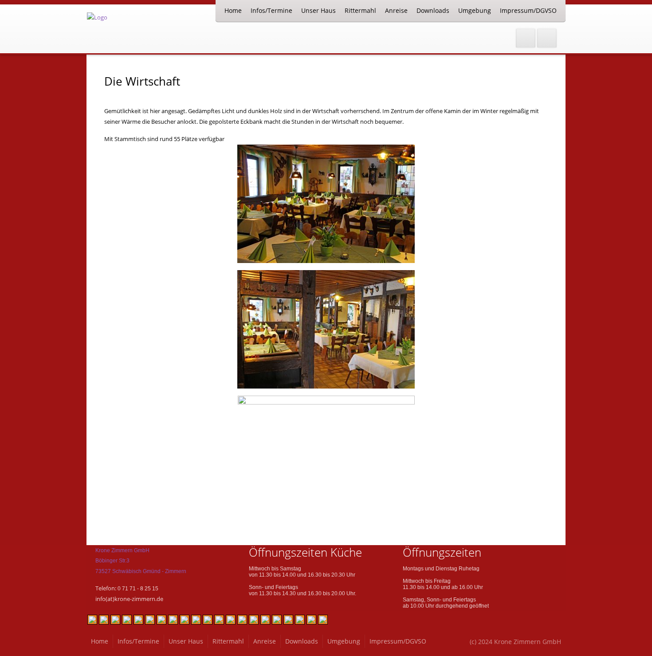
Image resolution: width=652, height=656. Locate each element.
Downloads (432, 10)
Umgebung (474, 10)
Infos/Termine (271, 10)
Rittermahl (360, 10)
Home (233, 10)
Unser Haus (318, 10)
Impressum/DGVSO (528, 10)
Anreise (396, 10)
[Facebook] (525, 38)
